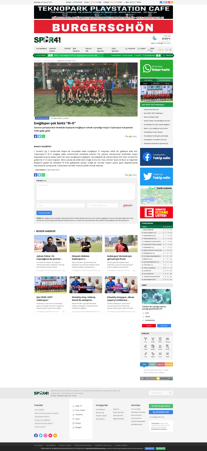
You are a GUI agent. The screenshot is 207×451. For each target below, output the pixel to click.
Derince (116, 409)
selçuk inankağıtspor (42, 420)
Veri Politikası (51, 445)
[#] (41, 393)
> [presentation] (51, 55)
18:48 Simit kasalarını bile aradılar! (68, 55)
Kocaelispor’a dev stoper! (153, 132)
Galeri (142, 48)
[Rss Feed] (172, 2)
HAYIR (147, 317)
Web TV (152, 49)
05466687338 (162, 412)
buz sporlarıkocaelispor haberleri (46, 413)
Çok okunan (148, 80)
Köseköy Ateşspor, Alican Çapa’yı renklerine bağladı (120, 298)
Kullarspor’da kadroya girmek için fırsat (119, 257)
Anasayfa (37, 61)
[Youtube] (169, 2)
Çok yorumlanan (164, 80)
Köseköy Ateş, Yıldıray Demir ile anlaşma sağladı (83, 298)
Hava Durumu (136, 415)
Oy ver (149, 326)
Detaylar (149, 448)
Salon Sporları (100, 49)
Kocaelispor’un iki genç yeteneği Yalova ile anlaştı (156, 136)
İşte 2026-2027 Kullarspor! (44, 298)
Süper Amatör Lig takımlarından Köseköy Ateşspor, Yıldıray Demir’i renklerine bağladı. (85, 305)
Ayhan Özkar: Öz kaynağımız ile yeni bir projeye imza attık (48, 257)
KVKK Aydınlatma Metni (83, 445)
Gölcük (67, 48)
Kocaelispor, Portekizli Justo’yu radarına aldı (155, 140)
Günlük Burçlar (136, 424)
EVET (147, 313)
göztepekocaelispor (42, 417)
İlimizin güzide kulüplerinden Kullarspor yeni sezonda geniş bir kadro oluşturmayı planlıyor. (120, 264)
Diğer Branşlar (118, 419)
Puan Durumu (136, 418)
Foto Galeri (80, 410)
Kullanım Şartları (65, 445)
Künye (78, 423)
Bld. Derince (76, 49)
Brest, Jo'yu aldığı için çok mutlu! (156, 128)
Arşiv (77, 419)
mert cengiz (117, 55)
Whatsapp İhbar (162, 406)
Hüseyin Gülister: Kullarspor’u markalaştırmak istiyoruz (85, 257)
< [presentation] (49, 55)
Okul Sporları (115, 49)
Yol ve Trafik (135, 409)
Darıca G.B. (100, 412)
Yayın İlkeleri (38, 445)
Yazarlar (131, 48)
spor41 (127, 55)
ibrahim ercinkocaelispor (44, 423)
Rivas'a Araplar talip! (150, 105)
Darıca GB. (88, 49)
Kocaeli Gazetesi (121, 445)
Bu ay (167, 83)
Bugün (145, 83)
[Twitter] (164, 2)
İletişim (78, 427)
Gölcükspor (100, 419)
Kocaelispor (41, 48)
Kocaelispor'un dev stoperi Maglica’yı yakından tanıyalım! (157, 125)
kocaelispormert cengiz (142, 55)
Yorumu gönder (44, 213)
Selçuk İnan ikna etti (151, 109)
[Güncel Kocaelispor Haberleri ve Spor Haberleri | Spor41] (47, 39)
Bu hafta (156, 83)
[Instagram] (166, 2)
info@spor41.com (158, 417)
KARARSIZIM (150, 320)
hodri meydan (40, 427)
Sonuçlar (164, 326)
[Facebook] (161, 2)
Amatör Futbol (52, 49)
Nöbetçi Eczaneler (138, 412)
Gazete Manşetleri (138, 421)
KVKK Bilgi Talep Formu (103, 445)
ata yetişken (39, 410)
